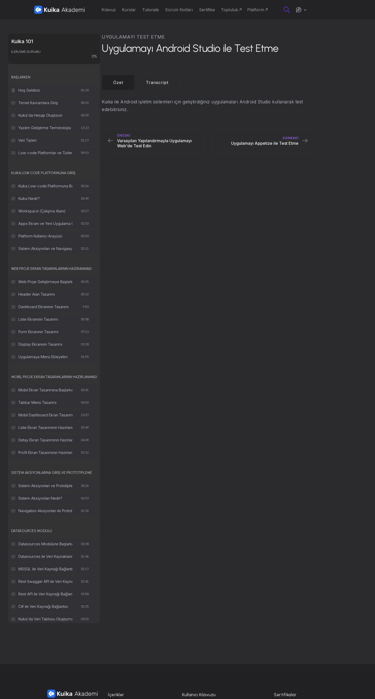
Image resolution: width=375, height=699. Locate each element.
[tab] (118, 82)
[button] (301, 10)
